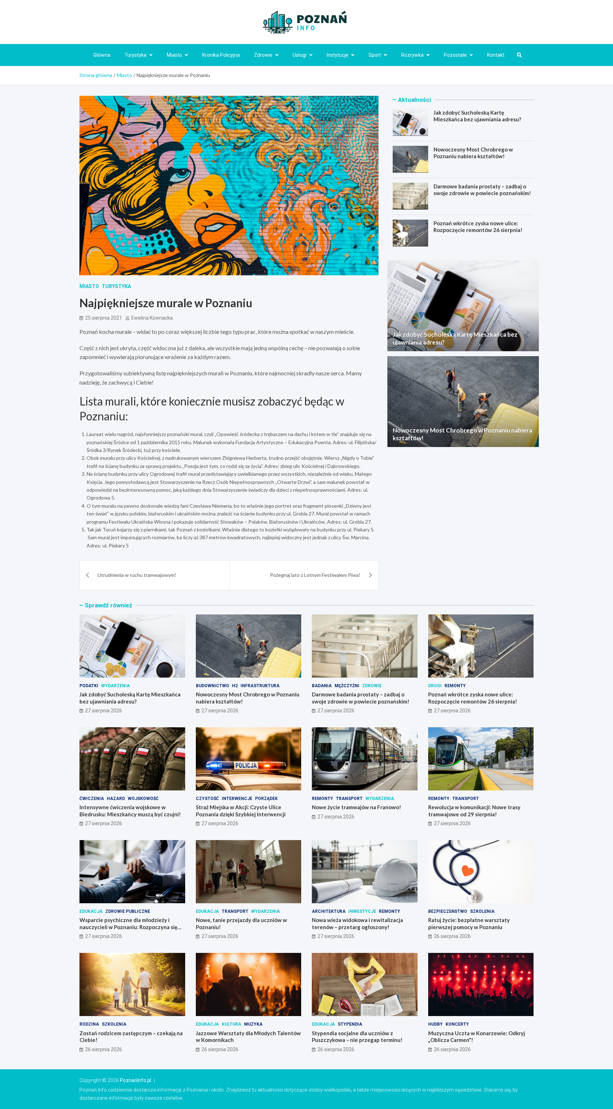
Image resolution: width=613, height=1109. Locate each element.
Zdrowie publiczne (127, 911)
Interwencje (237, 798)
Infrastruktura (260, 685)
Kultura (231, 1024)
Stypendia (350, 1024)
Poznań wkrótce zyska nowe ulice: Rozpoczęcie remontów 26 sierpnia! (478, 226)
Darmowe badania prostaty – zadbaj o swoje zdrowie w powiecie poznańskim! (482, 189)
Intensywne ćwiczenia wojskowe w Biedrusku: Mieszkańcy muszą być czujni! (130, 810)
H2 (235, 685)
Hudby (435, 1024)
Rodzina (89, 1024)
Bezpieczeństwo (447, 911)
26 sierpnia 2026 (452, 936)
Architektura (329, 911)
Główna (101, 55)
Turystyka (136, 55)
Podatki (88, 685)
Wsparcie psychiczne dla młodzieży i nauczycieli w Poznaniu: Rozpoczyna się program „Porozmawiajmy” (128, 927)
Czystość (207, 798)
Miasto (174, 55)
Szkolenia (482, 911)
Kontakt (495, 55)
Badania (322, 685)
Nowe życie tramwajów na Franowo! (356, 807)
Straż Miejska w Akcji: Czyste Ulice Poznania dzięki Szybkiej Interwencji (241, 810)
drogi (435, 685)
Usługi (299, 55)
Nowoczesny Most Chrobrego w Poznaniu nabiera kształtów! (473, 152)
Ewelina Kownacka (152, 318)
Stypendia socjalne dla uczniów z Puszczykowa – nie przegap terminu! (357, 1036)
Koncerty (457, 1024)
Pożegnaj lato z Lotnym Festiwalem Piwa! (315, 575)
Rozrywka (412, 55)
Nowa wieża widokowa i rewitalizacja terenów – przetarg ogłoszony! (357, 923)
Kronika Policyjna (221, 55)
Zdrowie (263, 55)
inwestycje (362, 911)
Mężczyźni (347, 685)
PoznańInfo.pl (135, 1080)
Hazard (116, 798)
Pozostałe (455, 55)
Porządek (266, 798)
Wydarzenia (115, 685)
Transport (349, 798)
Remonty (455, 685)
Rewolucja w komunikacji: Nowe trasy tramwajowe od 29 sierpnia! (474, 810)
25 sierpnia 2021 (103, 318)
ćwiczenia (91, 798)
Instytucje (337, 55)
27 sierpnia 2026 (103, 710)
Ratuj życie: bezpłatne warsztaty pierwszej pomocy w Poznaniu (469, 923)
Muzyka (253, 1024)
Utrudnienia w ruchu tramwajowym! (137, 575)
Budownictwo (212, 685)
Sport (375, 55)
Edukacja (91, 911)
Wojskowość (143, 798)
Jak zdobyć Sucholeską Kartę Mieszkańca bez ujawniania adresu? (477, 115)
